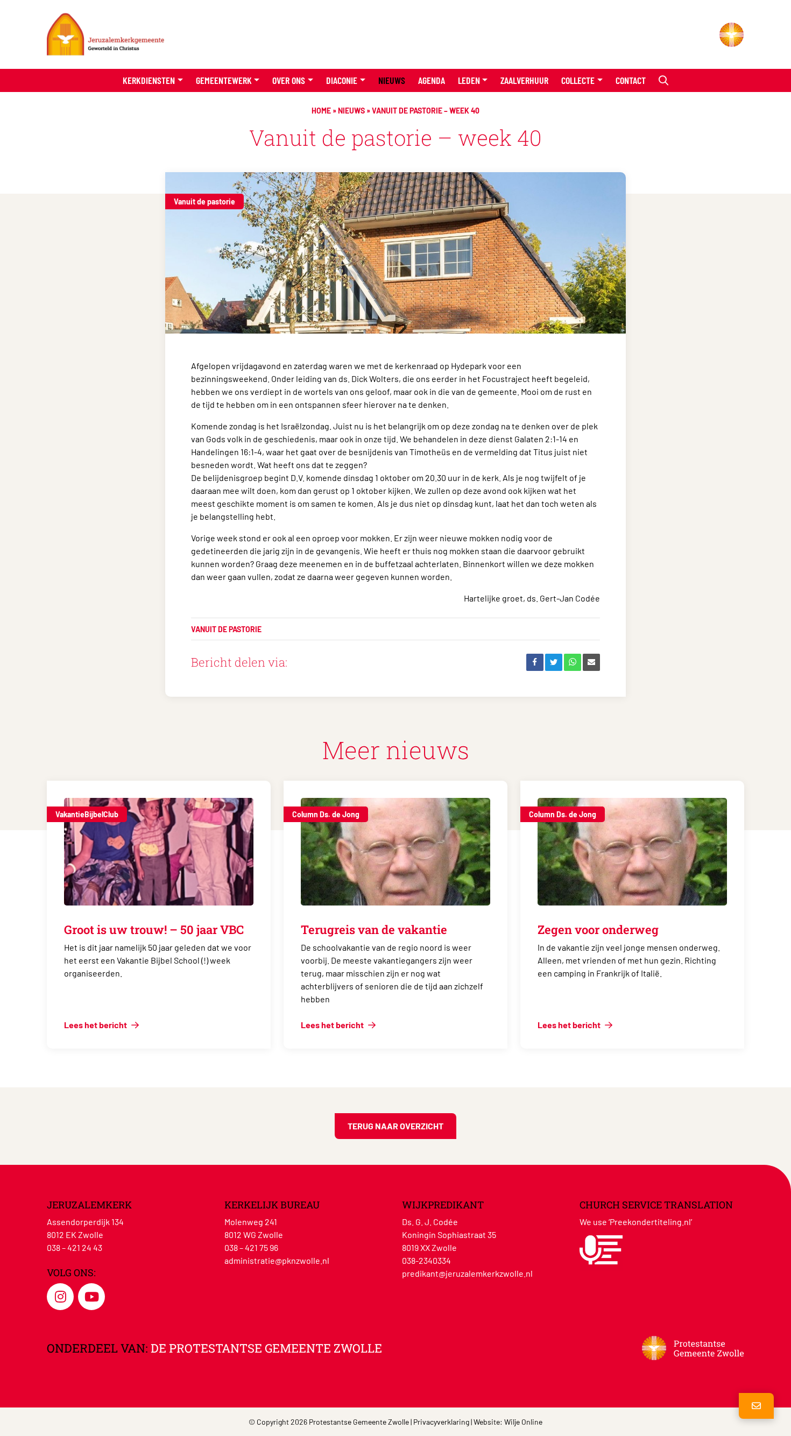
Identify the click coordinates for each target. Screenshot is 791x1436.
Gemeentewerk (224, 80)
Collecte (578, 80)
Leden (469, 80)
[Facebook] (534, 662)
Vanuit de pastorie (204, 201)
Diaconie (341, 80)
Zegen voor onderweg (598, 929)
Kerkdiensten (149, 80)
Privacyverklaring (441, 1421)
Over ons (288, 80)
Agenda (431, 80)
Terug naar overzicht (395, 1126)
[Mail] (591, 662)
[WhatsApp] (572, 662)
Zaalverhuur (524, 80)
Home (321, 110)
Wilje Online (523, 1421)
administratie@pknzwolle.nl (276, 1260)
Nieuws (391, 80)
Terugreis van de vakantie (374, 929)
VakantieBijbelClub (86, 814)
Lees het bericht (96, 1025)
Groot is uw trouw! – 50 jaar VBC (154, 929)
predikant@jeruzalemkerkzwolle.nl (467, 1273)
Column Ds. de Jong (325, 814)
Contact (631, 80)
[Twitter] (553, 662)
